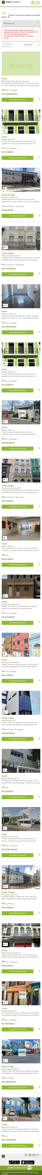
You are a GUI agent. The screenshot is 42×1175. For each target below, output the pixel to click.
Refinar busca (9, 23)
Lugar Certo (3, 2)
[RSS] (35, 1156)
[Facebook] (26, 1156)
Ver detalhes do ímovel (17, 100)
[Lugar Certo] (3, 1156)
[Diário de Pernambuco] (13, 2)
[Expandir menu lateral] (38, 3)
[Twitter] (30, 1156)
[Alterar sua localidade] (33, 3)
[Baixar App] (14, 1164)
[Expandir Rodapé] (21, 1168)
